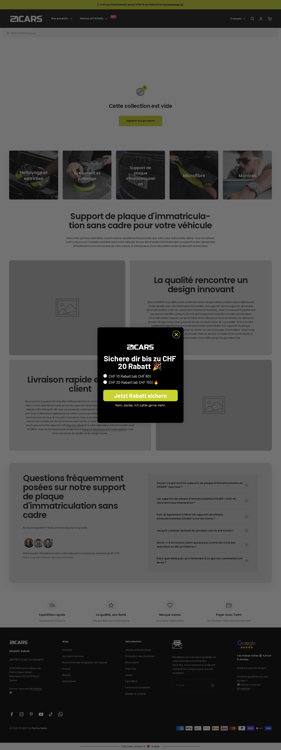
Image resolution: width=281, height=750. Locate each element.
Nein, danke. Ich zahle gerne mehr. (140, 405)
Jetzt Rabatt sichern (140, 395)
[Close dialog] (176, 334)
